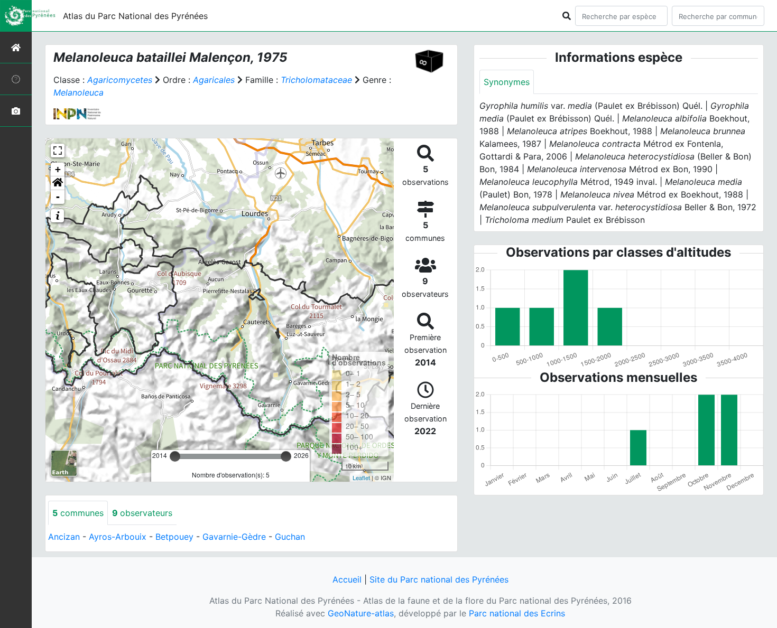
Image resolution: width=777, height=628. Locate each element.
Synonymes (507, 82)
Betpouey (174, 536)
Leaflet (361, 477)
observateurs (142, 513)
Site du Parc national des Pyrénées (438, 579)
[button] (57, 183)
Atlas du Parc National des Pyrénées (135, 16)
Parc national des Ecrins (517, 613)
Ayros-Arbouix (117, 536)
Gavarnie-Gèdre (234, 536)
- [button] (58, 196)
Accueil (347, 579)
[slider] (175, 456)
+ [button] (58, 169)
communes (78, 513)
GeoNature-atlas (361, 613)
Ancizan (64, 536)
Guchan (290, 536)
